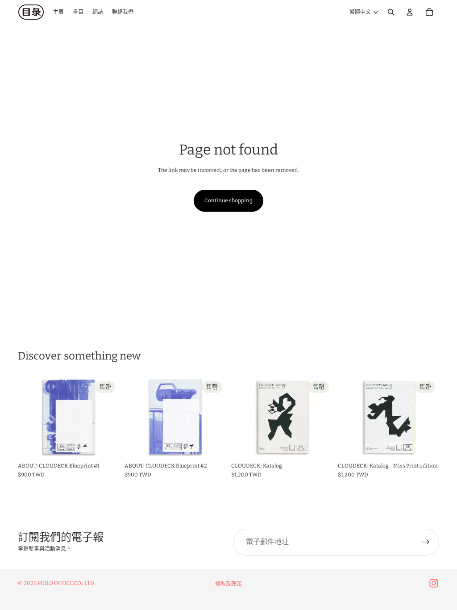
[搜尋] (391, 12)
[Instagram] (433, 583)
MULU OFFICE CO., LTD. (66, 583)
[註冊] (425, 542)
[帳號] (410, 12)
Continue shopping (228, 200)
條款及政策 (228, 584)
